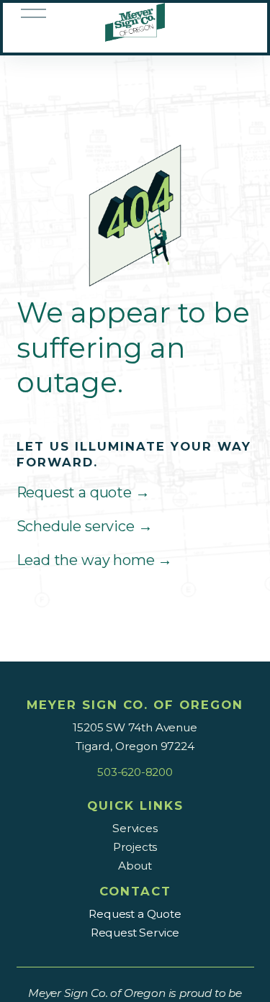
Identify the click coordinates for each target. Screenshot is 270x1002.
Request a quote (83, 492)
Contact (135, 891)
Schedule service (85, 526)
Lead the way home (95, 560)
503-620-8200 (135, 772)
